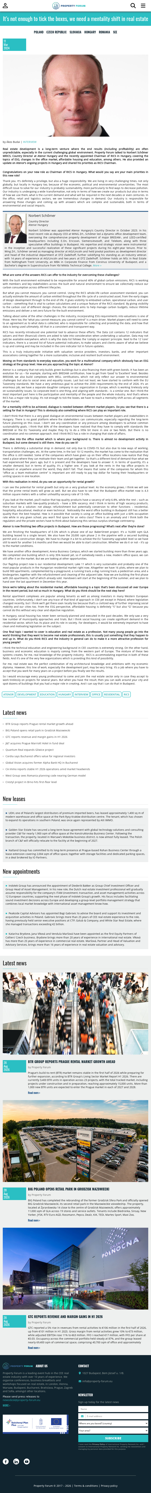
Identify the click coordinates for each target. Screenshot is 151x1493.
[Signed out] (5, 7)
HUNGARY (90, 32)
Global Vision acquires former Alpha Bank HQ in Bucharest (42, 762)
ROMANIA (104, 32)
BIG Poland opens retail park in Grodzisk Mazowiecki (38, 730)
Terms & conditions (86, 1485)
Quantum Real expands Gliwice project (30, 749)
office (96, 694)
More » (97, 265)
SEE (115, 32)
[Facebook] (6, 1461)
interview (81, 694)
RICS (126, 694)
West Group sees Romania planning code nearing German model (46, 775)
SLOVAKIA (75, 32)
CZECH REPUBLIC (56, 32)
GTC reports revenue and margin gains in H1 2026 (36, 737)
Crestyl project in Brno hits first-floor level (31, 782)
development (26, 694)
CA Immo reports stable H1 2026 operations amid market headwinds (48, 769)
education (47, 694)
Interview (29, 142)
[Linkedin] (16, 1461)
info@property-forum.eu (97, 1381)
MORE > (6, 1405)
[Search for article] (133, 6)
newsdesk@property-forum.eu (21, 1400)
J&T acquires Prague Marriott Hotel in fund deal (35, 743)
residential (112, 694)
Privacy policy (109, 1485)
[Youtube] (27, 1461)
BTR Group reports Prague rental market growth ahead (39, 724)
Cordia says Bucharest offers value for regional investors (40, 756)
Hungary (64, 694)
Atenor (8, 694)
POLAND (38, 32)
